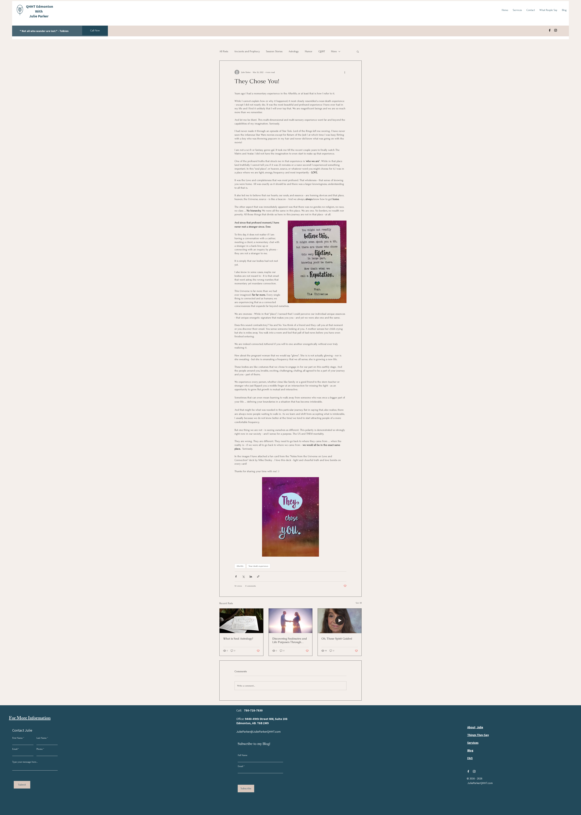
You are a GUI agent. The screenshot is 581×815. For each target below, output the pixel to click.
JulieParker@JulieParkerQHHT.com (258, 732)
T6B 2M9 (263, 723)
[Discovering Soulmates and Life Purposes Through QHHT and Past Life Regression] (290, 621)
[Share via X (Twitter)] (243, 576)
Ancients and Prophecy (247, 51)
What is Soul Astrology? (238, 638)
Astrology (294, 51)
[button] (357, 51)
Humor (308, 51)
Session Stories (274, 51)
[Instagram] (555, 30)
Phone (39, 749)
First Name (17, 738)
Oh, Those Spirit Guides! (336, 638)
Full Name (242, 755)
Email (15, 749)
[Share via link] (258, 576)
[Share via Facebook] (236, 576)
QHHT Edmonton (39, 6)
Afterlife (239, 566)
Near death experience (258, 566)
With (39, 11)
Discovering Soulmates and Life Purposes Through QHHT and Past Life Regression (289, 640)
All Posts (223, 51)
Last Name (41, 738)
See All (359, 603)
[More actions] (344, 72)
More (334, 51)
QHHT (321, 51)
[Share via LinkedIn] (250, 576)
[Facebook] (549, 30)
